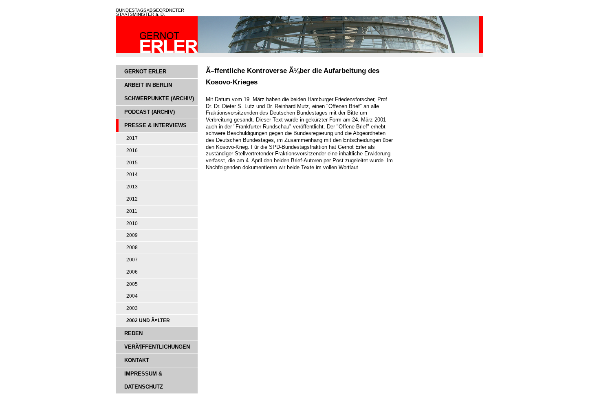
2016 (132, 150)
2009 (132, 235)
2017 (132, 138)
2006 (132, 272)
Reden (133, 333)
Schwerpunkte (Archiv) (159, 98)
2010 (132, 223)
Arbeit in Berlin (148, 85)
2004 (132, 296)
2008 (132, 247)
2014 (132, 174)
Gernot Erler (145, 71)
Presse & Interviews (155, 125)
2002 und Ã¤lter (148, 320)
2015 (132, 162)
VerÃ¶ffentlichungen (157, 347)
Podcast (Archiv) (149, 112)
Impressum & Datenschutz (143, 380)
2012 (132, 199)
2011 (131, 211)
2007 (132, 259)
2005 (132, 284)
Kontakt (136, 360)
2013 (132, 186)
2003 (132, 308)
